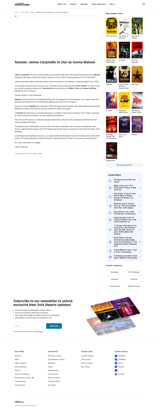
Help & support (20, 363)
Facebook (121, 356)
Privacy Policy (38, 331)
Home (16, 12)
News (32, 12)
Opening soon (53, 370)
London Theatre (87, 356)
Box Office (85, 367)
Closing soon (115, 286)
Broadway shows (54, 356)
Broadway (115, 272)
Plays (50, 367)
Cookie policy (20, 385)
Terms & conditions (22, 374)
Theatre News (24, 12)
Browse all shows (124, 165)
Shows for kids (134, 286)
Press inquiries (21, 367)
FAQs (17, 359)
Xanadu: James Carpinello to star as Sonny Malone (52, 12)
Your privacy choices (23, 378)
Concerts (134, 279)
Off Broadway (134, 272)
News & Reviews (99, 4)
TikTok (120, 363)
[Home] (22, 4)
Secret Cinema (87, 363)
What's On (62, 4)
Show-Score (86, 359)
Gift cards (52, 385)
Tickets (73, 4)
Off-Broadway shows (56, 359)
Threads (121, 367)
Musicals (114, 279)
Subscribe (54, 326)
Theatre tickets (54, 381)
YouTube (121, 374)
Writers (17, 370)
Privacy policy (20, 381)
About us (18, 356)
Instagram (122, 359)
